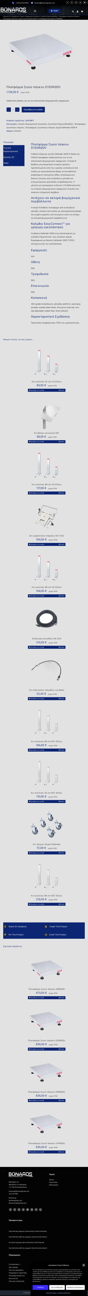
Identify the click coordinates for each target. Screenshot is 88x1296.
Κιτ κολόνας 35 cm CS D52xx (47, 381)
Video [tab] (5, 163)
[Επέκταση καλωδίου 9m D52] (46, 619)
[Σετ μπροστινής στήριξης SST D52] (46, 516)
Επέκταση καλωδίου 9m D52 (46, 638)
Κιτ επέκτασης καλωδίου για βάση (46, 690)
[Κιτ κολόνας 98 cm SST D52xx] (46, 876)
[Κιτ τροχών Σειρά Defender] (46, 825)
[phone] (40, 1209)
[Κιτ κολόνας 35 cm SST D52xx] (46, 774)
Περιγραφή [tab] (8, 142)
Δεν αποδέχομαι (57, 1287)
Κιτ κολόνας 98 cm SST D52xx (46, 896)
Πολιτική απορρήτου (64, 1293)
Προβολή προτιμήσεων (75, 1287)
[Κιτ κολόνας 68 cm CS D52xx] (46, 568)
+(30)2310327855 (22, 3)
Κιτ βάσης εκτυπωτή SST (46, 433)
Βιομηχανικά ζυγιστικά (32, 16)
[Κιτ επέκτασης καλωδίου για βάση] (46, 671)
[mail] (36, 1209)
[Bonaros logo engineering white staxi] (14, 8)
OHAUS (17, 131)
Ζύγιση (22, 16)
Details (62, 390)
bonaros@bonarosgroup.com (44, 3)
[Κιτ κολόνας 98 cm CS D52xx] (46, 465)
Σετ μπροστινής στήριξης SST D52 (46, 536)
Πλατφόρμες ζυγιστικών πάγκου (69, 16)
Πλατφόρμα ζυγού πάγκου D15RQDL (46, 1143)
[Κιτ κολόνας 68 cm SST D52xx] (46, 722)
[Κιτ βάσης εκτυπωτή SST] (46, 414)
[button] (84, 1265)
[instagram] (76, 2)
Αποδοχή (40, 1287)
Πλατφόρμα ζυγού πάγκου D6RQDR (47, 989)
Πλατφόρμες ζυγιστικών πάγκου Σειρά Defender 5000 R (20, 18)
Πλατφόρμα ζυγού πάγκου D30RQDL (46, 1040)
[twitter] (71, 2)
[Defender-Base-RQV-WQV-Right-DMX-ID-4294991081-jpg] (44, 51)
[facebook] (67, 2)
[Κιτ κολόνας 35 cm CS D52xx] (46, 362)
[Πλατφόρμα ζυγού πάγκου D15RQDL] (46, 1124)
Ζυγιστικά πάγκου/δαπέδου (49, 16)
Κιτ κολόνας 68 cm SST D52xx (46, 741)
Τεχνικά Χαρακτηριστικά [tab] (10, 149)
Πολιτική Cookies (51, 1293)
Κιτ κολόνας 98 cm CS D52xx (47, 484)
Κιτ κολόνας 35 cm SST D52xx (46, 793)
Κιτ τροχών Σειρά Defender (47, 844)
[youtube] (84, 2)
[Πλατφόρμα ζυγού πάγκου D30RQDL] (46, 1021)
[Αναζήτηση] (73, 11)
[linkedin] (31, 1209)
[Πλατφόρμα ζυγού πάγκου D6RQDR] (46, 970)
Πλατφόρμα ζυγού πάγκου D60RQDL (46, 1092)
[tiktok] (80, 2)
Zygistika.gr (15, 16)
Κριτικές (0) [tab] (8, 157)
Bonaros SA (6, 16)
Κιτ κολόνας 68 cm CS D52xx (47, 587)
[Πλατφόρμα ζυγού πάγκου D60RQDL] (46, 1073)
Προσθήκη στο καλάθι (33, 109)
